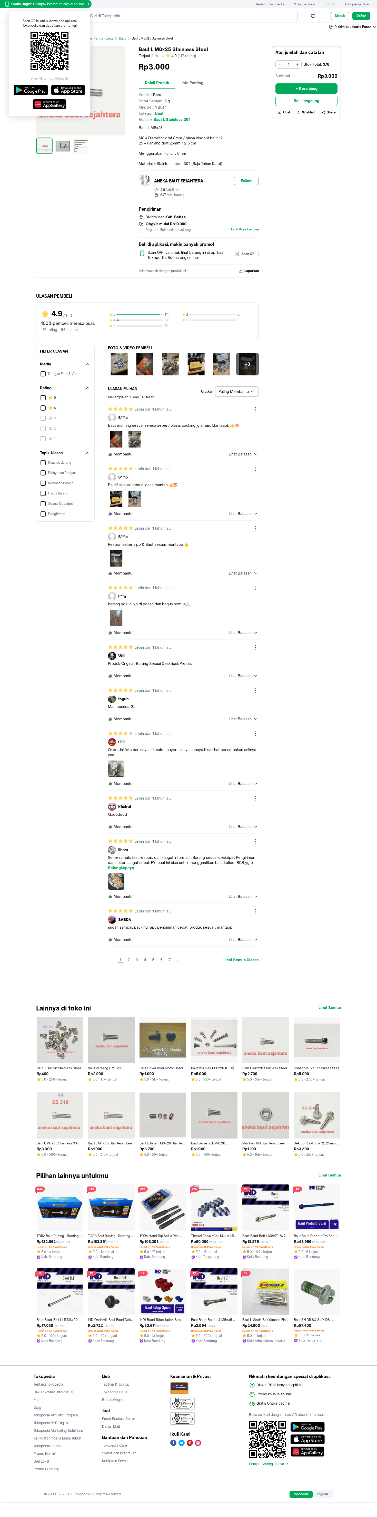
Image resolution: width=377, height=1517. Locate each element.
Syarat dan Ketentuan (119, 1453)
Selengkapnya (121, 868)
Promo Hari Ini (45, 1454)
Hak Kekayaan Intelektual (53, 1392)
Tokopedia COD (114, 1392)
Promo (330, 4)
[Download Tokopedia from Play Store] (307, 1427)
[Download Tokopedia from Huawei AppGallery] (307, 1451)
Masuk (340, 16)
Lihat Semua (330, 1008)
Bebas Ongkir (113, 1400)
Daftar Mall (111, 1426)
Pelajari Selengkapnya (266, 1464)
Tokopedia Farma (47, 1446)
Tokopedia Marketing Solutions (58, 1430)
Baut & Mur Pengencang (95, 38)
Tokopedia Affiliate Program (56, 1415)
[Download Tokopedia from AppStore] (307, 1439)
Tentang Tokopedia (269, 4)
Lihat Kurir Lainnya (245, 229)
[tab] (157, 83)
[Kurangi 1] (279, 64)
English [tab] (322, 1494)
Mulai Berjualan (305, 4)
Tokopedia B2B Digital (51, 1423)
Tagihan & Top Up (115, 1384)
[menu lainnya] (256, 409)
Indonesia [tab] (301, 1494)
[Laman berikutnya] (178, 960)
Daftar (361, 16)
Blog (37, 1407)
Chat (286, 112)
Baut (122, 38)
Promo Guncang (46, 1469)
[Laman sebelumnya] (112, 960)
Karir (37, 1400)
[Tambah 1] (297, 64)
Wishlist (308, 112)
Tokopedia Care (357, 4)
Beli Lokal (41, 1461)
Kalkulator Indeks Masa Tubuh (57, 1438)
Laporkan (251, 271)
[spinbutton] (288, 64)
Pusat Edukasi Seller (118, 1419)
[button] (352, 27)
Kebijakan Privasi (115, 1461)
